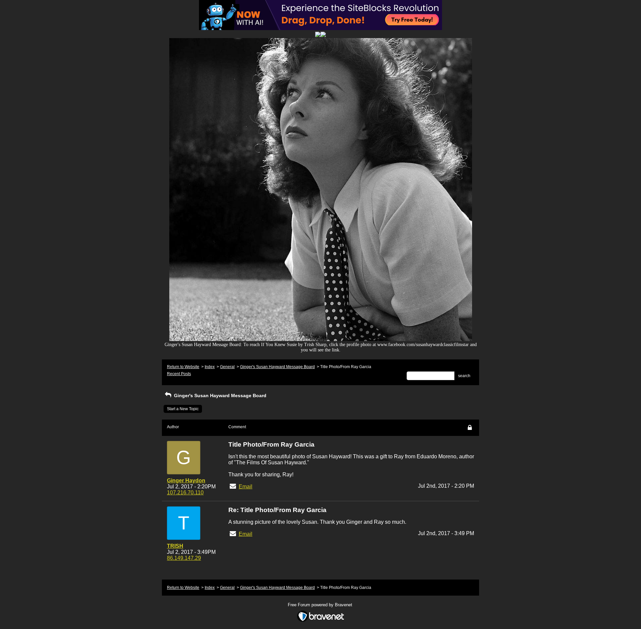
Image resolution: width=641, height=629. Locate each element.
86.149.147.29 (184, 558)
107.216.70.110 (185, 492)
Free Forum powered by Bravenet (321, 604)
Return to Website (183, 366)
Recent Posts (179, 373)
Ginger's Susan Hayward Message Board (277, 366)
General (227, 366)
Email (245, 486)
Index (210, 366)
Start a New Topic (183, 409)
